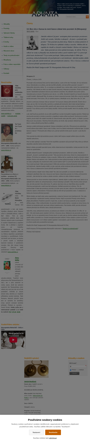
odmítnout (53, 438)
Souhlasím (53, 432)
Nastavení (36, 432)
